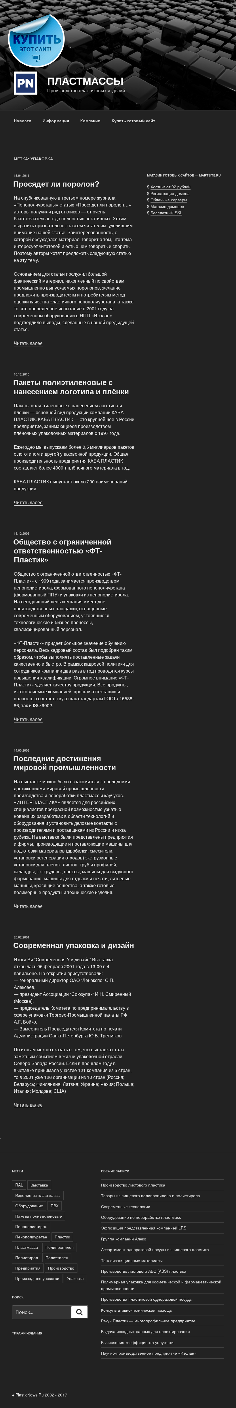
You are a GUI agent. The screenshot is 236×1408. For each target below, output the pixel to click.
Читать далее (28, 343)
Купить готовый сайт (133, 120)
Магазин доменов (167, 206)
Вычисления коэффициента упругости (137, 1342)
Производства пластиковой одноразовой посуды (147, 1299)
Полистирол (26, 1257)
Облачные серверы (169, 199)
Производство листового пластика (133, 1185)
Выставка (39, 1185)
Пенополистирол (31, 1226)
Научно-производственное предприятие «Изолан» (149, 1353)
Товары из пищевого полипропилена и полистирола (150, 1195)
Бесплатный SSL (166, 212)
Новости (22, 120)
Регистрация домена (170, 193)
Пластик (62, 1237)
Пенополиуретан (31, 1237)
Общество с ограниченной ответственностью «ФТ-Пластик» (62, 550)
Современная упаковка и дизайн (73, 945)
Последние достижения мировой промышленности (64, 762)
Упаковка (75, 1278)
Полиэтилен (56, 1257)
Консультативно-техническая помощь (136, 1310)
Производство (61, 1268)
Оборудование (29, 1205)
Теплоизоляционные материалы (132, 1260)
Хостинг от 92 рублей (171, 186)
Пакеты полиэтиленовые (38, 1216)
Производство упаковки (37, 1278)
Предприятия (28, 1268)
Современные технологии (125, 1206)
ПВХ (54, 1205)
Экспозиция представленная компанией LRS (143, 1228)
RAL (19, 1185)
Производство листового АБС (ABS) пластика (143, 1271)
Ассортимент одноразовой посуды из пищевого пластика (155, 1249)
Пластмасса (26, 1247)
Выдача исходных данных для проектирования (145, 1331)
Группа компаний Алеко (123, 1239)
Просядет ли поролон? (56, 183)
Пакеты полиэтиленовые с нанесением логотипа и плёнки (71, 386)
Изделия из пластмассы (37, 1195)
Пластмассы (85, 80)
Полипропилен (59, 1247)
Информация (56, 120)
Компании (90, 120)
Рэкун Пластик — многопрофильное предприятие (148, 1320)
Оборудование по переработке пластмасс (141, 1217)
